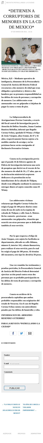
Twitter (21, 333)
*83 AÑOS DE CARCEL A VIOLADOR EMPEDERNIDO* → (31, 407)
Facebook (13, 333)
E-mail (12, 363)
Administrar (36, 433)
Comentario (8, 372)
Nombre (7, 355)
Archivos (21, 433)
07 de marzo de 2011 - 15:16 (21, 32)
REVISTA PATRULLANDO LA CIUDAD (20, 2)
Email (30, 333)
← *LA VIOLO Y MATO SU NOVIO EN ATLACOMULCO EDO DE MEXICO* (11, 409)
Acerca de (7, 433)
